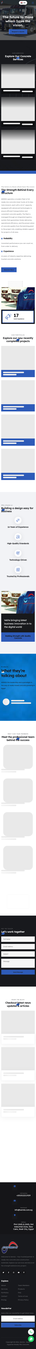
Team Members (23, 1285)
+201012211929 (23, 1195)
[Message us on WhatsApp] (31, 1339)
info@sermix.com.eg (23, 1210)
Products (21, 1289)
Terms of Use (23, 1296)
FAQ (19, 1293)
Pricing (3, 1300)
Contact (4, 1296)
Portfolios (4, 1293)
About (3, 1285)
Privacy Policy (23, 1300)
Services (4, 1289)
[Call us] (31, 1332)
